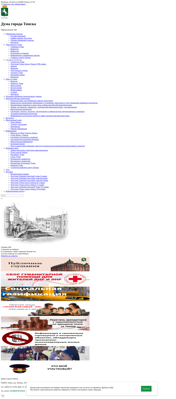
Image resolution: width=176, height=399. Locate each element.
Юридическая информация (22, 142)
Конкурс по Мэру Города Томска (24, 133)
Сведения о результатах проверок (24, 137)
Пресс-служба (11, 79)
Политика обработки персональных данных (24, 96)
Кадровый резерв (18, 75)
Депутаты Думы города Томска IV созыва (28, 183)
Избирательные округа (15, 191)
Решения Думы (17, 165)
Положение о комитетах (20, 159)
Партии (14, 66)
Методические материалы (21, 109)
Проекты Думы (17, 83)
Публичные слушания (20, 53)
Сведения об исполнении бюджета (25, 139)
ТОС (8, 170)
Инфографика (16, 90)
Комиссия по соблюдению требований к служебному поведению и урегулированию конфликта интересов (54, 103)
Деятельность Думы (14, 45)
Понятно (146, 389)
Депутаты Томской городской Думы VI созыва (30, 187)
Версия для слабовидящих (15, 4)
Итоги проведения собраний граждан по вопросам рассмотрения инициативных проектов (48, 146)
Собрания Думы (17, 47)
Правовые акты (12, 148)
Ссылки (14, 92)
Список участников (19, 124)
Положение (15, 127)
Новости (14, 81)
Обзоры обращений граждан (22, 40)
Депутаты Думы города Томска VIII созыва (28, 64)
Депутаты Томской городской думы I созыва (29, 176)
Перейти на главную (9, 256)
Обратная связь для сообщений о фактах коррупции (32, 101)
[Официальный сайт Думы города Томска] (4, 18)
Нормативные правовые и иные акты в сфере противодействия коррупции (41, 105)
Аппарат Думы (17, 73)
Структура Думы (17, 62)
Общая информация (19, 129)
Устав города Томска (19, 152)
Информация (11, 131)
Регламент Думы (17, 155)
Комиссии (15, 51)
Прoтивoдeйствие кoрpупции (18, 99)
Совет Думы (16, 157)
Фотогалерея (16, 86)
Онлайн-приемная (18, 36)
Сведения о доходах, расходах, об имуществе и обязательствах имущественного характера (47, 111)
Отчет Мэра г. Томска (19, 135)
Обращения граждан (14, 34)
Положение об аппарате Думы (23, 163)
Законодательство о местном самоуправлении (29, 150)
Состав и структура (14, 60)
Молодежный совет (14, 120)
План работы (16, 122)
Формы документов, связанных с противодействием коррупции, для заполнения (44, 107)
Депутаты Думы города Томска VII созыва (28, 189)
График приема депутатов (21, 38)
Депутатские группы (19, 70)
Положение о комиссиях (21, 161)
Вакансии (15, 77)
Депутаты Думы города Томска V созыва (27, 185)
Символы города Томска (21, 58)
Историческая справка (20, 174)
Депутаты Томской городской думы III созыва (29, 180)
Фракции (14, 68)
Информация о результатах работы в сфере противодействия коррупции (40, 116)
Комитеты (15, 49)
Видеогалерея (16, 88)
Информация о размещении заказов (25, 55)
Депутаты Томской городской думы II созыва (29, 178)
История (9, 172)
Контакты (15, 42)
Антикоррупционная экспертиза (24, 114)
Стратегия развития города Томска (25, 167)
